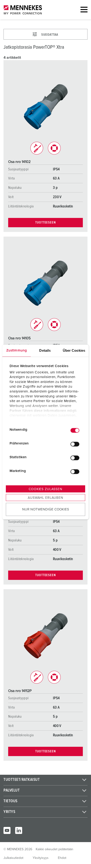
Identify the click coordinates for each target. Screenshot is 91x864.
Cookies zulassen (45, 489)
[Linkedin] (18, 830)
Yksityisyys (41, 858)
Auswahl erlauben (45, 497)
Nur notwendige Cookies (45, 509)
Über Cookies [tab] (74, 350)
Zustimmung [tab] (16, 350)
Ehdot (62, 858)
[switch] (74, 444)
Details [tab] (45, 350)
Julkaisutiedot (13, 858)
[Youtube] (7, 830)
